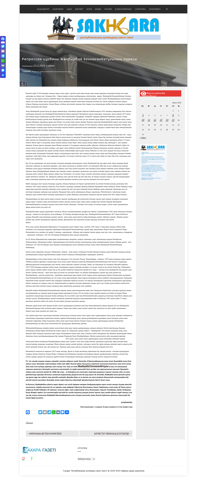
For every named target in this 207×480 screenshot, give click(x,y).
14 (167, 119)
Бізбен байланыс (123, 9)
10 (143, 119)
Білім (89, 9)
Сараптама (140, 9)
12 (155, 119)
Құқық (98, 9)
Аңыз (69, 9)
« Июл (143, 137)
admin (51, 65)
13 (161, 119)
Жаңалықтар (43, 9)
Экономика (155, 9)
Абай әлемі (58, 9)
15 (173, 119)
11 (149, 119)
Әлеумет (79, 9)
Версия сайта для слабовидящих (153, 94)
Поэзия (108, 9)
